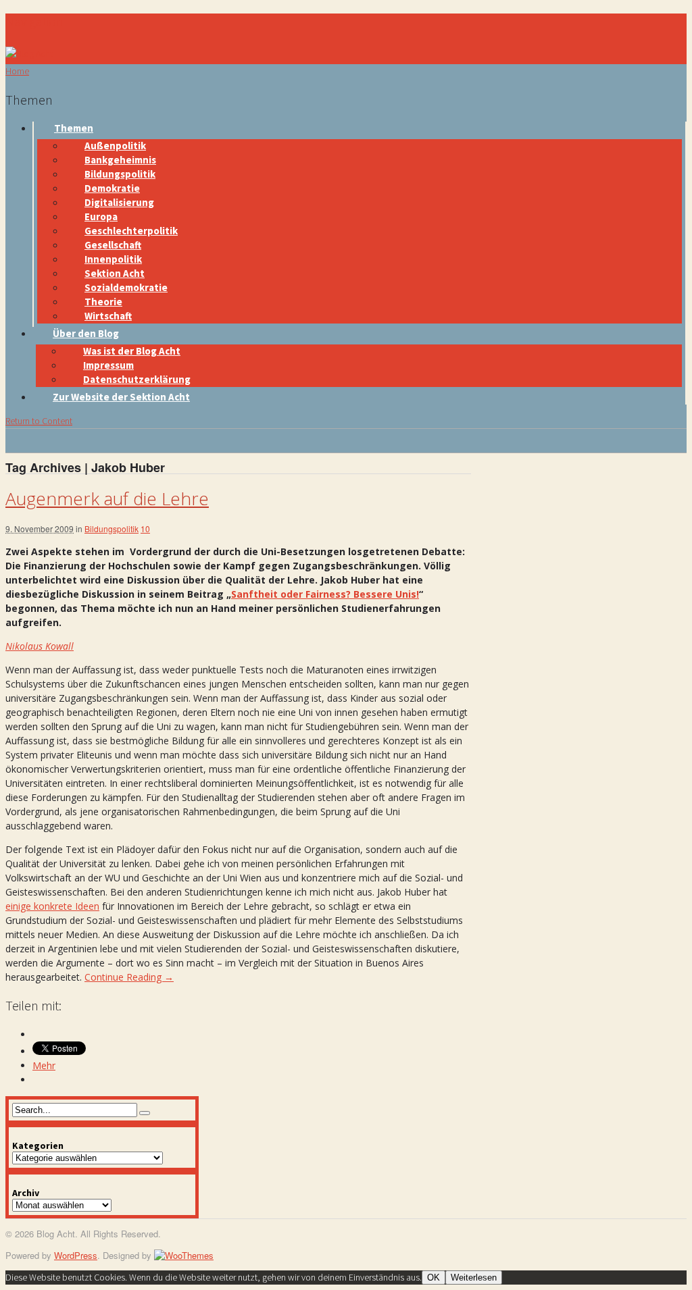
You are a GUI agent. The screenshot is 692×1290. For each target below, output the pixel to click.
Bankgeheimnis (120, 159)
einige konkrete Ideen (52, 906)
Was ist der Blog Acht (131, 350)
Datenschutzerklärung (137, 379)
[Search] (144, 1113)
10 (145, 528)
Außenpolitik (115, 145)
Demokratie (112, 188)
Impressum (108, 365)
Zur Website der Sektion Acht (121, 396)
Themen (73, 128)
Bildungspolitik (119, 173)
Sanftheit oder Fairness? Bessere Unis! (325, 594)
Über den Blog (86, 333)
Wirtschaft (108, 315)
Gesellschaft (112, 244)
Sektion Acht (114, 273)
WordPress (75, 1255)
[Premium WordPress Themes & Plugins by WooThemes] (184, 1255)
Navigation (34, 21)
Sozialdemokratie (126, 287)
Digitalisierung (119, 202)
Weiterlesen (474, 1277)
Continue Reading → (129, 977)
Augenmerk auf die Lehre (107, 498)
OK (433, 1277)
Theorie (103, 301)
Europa (101, 216)
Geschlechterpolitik (131, 230)
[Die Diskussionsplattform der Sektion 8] (29, 53)
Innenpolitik (113, 259)
